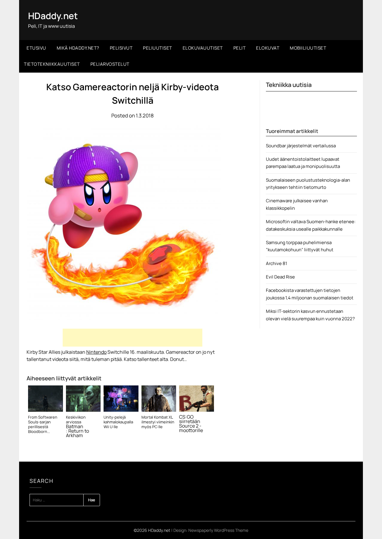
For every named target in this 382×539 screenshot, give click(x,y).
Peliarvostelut (110, 64)
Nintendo (96, 352)
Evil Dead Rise (280, 277)
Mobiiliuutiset (308, 48)
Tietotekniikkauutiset (52, 64)
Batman (74, 426)
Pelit (239, 48)
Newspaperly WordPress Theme (218, 530)
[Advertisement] (132, 338)
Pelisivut (121, 48)
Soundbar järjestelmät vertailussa (301, 146)
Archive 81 (276, 263)
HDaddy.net (53, 16)
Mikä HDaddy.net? (78, 48)
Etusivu (36, 48)
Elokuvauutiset (203, 48)
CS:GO (186, 417)
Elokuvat (267, 48)
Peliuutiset (157, 48)
